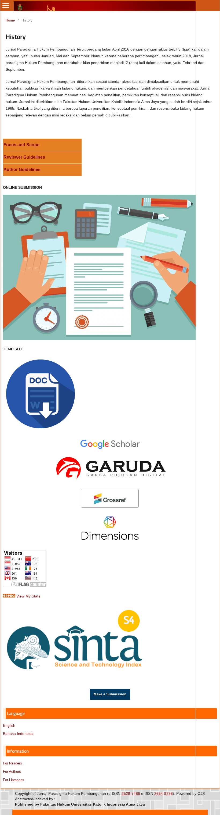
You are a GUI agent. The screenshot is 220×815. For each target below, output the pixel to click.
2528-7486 (131, 793)
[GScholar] (110, 448)
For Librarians (13, 780)
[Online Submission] (99, 338)
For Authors (12, 772)
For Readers (12, 763)
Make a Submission (110, 694)
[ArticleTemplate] (40, 392)
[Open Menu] (5, 5)
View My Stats (28, 596)
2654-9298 (163, 793)
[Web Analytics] (9, 596)
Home (10, 20)
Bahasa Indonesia (18, 733)
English (9, 725)
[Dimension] (110, 538)
